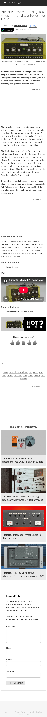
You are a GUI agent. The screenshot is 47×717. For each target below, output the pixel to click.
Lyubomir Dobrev (20, 26)
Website (10, 671)
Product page (12, 267)
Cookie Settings (24, 714)
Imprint (31, 712)
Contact (39, 712)
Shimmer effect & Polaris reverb (19, 311)
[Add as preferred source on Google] (7, 30)
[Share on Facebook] (31, 363)
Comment (11, 626)
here (37, 145)
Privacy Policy (20, 712)
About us (8, 712)
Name (9, 648)
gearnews (15, 3)
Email (9, 659)
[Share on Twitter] (40, 363)
